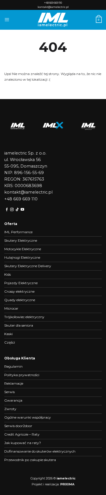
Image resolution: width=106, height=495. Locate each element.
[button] (6, 20)
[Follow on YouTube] (22, 210)
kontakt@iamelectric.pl (53, 6)
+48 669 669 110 (53, 2)
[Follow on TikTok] (17, 210)
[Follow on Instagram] (12, 210)
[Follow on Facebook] (6, 210)
